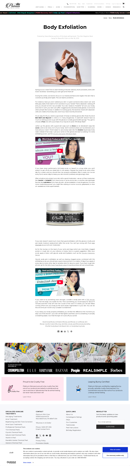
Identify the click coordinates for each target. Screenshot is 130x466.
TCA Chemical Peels (13, 430)
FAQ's (68, 420)
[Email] (62, 331)
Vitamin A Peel (11, 438)
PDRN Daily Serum (100, 13)
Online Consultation (99, 3)
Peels (50, 7)
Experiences (89, 3)
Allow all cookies (115, 449)
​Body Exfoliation (65, 27)
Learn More (27, 397)
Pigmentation (69, 7)
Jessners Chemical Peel (14, 443)
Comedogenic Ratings (74, 417)
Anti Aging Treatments (14, 416)
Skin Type (80, 7)
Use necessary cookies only (115, 455)
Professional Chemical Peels (15, 427)
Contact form (45, 429)
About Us (69, 414)
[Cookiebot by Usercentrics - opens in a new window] (11, 462)
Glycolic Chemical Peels (14, 432)
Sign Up (119, 3)
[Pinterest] (71, 331)
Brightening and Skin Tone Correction (19, 422)
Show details (27, 462)
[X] (68, 331)
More (99, 7)
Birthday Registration (73, 430)
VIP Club (108, 3)
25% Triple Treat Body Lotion (57, 265)
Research (117, 7)
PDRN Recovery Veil (26, 13)
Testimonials (70, 425)
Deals (83, 3)
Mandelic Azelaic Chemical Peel (17, 440)
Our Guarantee (71, 422)
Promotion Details (42, 443)
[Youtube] (46, 435)
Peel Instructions (72, 427)
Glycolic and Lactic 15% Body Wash (64, 134)
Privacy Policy (41, 440)
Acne (58, 7)
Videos (108, 7)
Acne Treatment (11, 419)
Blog (79, 3)
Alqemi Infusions (55, 13)
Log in (113, 3)
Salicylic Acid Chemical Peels (16, 435)
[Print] (65, 331)
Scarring (91, 7)
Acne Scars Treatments (14, 424)
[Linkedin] (50, 435)
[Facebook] (58, 331)
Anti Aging (40, 7)
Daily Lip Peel (41, 13)
